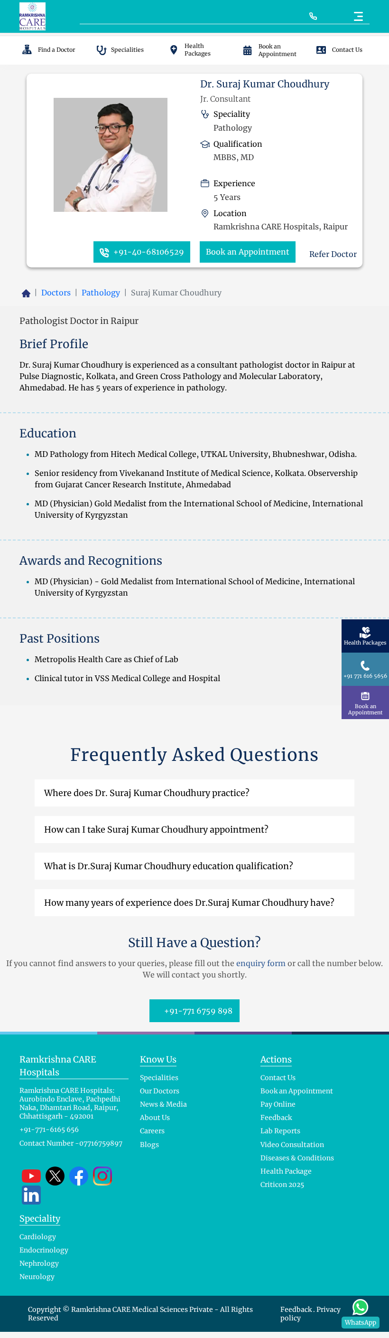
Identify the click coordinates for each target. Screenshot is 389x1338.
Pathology (101, 292)
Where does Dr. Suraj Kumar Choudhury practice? (147, 793)
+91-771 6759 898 (197, 1010)
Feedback (296, 1309)
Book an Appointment (247, 251)
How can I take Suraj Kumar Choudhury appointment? (156, 829)
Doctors (56, 292)
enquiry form (261, 963)
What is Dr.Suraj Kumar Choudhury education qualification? (168, 866)
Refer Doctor (332, 254)
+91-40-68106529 (147, 251)
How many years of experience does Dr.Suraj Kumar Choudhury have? (189, 902)
